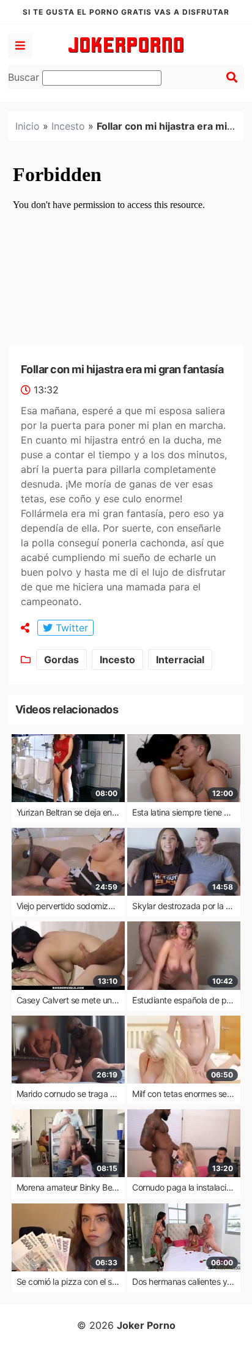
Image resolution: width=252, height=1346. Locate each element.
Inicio (27, 126)
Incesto (68, 126)
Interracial (180, 659)
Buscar (25, 77)
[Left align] (20, 46)
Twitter (70, 628)
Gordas (61, 659)
